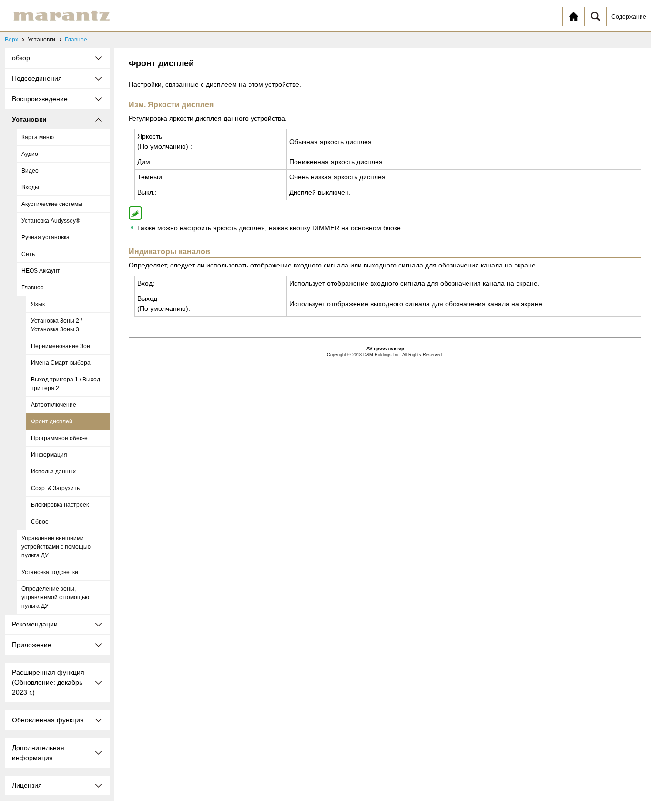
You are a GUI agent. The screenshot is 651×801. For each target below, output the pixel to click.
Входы (30, 187)
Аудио (29, 154)
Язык (38, 304)
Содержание (628, 16)
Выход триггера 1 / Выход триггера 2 (65, 383)
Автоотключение (53, 404)
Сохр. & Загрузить (55, 488)
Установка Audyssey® (50, 220)
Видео (30, 170)
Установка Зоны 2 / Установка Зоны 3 (56, 325)
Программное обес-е (59, 438)
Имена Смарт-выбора (61, 362)
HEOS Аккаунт (40, 270)
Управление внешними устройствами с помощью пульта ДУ (56, 547)
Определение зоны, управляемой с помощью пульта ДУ (55, 597)
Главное (76, 39)
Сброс (39, 521)
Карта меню (37, 137)
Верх (11, 39)
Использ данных (53, 471)
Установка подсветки (49, 572)
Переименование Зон (60, 346)
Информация (49, 455)
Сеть (28, 254)
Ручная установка (45, 237)
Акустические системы (51, 204)
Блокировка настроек (60, 505)
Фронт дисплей (51, 421)
